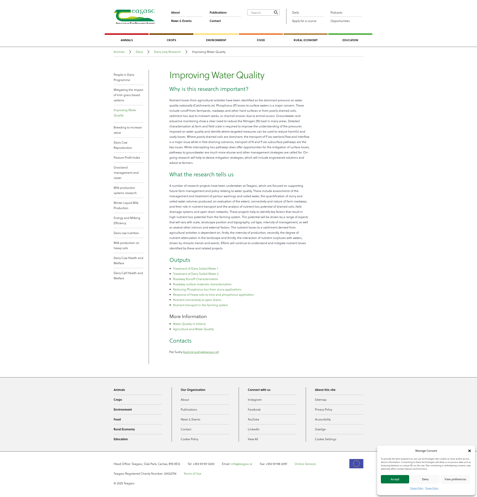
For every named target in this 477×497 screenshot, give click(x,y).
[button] (469, 451)
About (175, 12)
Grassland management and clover (126, 172)
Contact (215, 21)
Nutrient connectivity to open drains (197, 300)
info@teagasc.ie (241, 464)
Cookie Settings (325, 439)
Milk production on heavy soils (126, 245)
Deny (425, 479)
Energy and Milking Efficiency (127, 220)
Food (261, 40)
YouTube (253, 419)
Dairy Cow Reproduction (123, 145)
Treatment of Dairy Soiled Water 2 (196, 273)
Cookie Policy (189, 439)
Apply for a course (304, 21)
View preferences (455, 479)
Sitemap (320, 399)
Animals (127, 40)
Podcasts (336, 12)
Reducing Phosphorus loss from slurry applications (207, 289)
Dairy (139, 52)
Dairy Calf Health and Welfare (128, 275)
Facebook (254, 409)
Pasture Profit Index (127, 157)
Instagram (255, 399)
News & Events (181, 21)
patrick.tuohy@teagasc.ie (201, 352)
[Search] (276, 12)
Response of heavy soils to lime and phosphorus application (213, 294)
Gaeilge (320, 429)
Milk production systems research (125, 190)
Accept (395, 479)
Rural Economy (306, 40)
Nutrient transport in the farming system (200, 305)
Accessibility (323, 419)
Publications (218, 12)
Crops (171, 40)
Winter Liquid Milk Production (126, 205)
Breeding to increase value (128, 130)
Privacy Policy (416, 488)
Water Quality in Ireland (189, 324)
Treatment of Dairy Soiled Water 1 (195, 268)
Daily (295, 12)
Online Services (305, 464)
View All (253, 439)
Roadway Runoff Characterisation (195, 279)
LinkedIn (254, 429)
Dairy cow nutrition (126, 233)
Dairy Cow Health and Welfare (128, 260)
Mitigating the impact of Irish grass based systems (128, 95)
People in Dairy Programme (124, 77)
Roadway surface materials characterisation (202, 284)
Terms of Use (192, 473)
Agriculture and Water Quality (193, 329)
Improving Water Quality (125, 112)
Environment (216, 40)
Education (350, 40)
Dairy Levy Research (167, 52)
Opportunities (340, 21)
